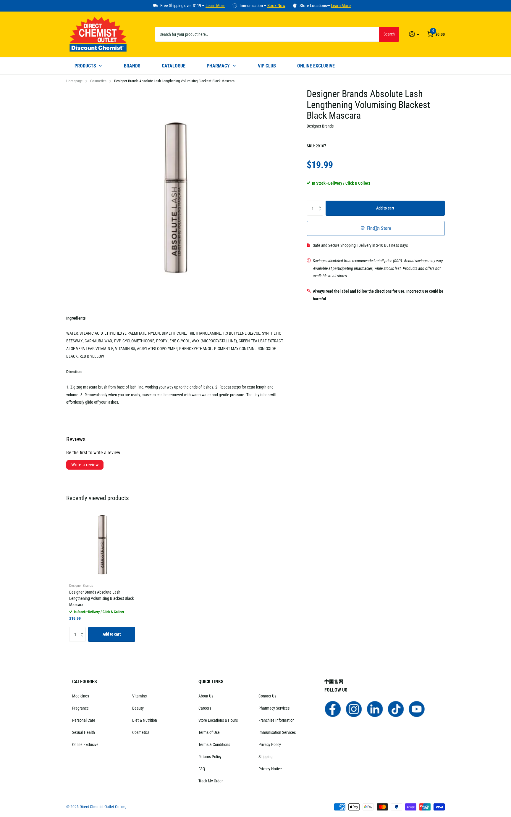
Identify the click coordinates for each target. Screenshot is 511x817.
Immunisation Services (277, 732)
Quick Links (211, 681)
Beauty (138, 708)
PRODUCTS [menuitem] (85, 66)
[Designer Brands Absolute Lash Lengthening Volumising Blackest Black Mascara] (102, 545)
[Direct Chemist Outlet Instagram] (353, 708)
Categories (84, 681)
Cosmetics (98, 81)
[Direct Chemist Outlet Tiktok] (395, 708)
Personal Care (83, 720)
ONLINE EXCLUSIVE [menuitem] (316, 66)
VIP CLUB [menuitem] (267, 66)
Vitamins (139, 696)
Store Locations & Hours (218, 720)
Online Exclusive (85, 744)
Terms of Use (209, 732)
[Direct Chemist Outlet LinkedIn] (374, 708)
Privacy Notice (270, 768)
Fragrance (80, 708)
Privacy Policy (269, 744)
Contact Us (267, 696)
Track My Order (210, 781)
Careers (204, 708)
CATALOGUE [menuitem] (173, 66)
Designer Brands (320, 126)
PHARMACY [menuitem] (218, 66)
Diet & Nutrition (144, 720)
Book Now (276, 5)
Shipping (265, 756)
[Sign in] (414, 34)
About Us (205, 696)
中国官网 (333, 681)
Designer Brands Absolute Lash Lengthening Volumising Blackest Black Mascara (101, 598)
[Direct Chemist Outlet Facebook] (332, 708)
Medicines (80, 696)
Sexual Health (83, 732)
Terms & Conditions (214, 744)
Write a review (84, 465)
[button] (321, 203)
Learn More (215, 5)
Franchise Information (276, 720)
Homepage (74, 81)
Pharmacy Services (274, 708)
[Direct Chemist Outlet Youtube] (416, 708)
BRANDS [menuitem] (132, 66)
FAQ (201, 768)
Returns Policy (209, 756)
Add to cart (385, 208)
